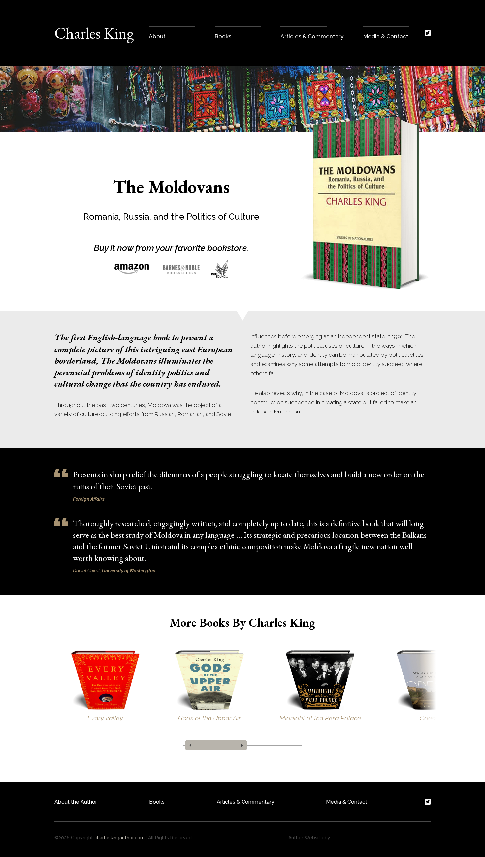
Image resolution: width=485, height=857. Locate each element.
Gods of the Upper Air (209, 718)
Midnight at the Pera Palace (320, 718)
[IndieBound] (219, 269)
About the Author (75, 802)
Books (157, 802)
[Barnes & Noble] (181, 269)
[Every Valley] (105, 680)
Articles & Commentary (245, 802)
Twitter (428, 33)
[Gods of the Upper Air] (209, 680)
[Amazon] (132, 269)
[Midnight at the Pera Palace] (320, 680)
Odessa (431, 718)
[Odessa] (431, 680)
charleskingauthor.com (119, 837)
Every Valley (105, 718)
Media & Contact (346, 802)
